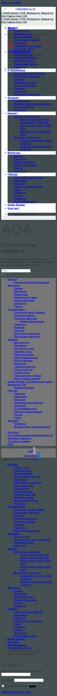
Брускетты (21, 52)
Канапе (13, 27)
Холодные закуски (27, 76)
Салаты (19, 79)
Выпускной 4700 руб (34, 122)
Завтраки (20, 180)
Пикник (19, 88)
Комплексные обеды (28, 177)
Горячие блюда (24, 85)
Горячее (19, 192)
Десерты (20, 42)
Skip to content (11, 2)
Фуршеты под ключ (27, 137)
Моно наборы (23, 36)
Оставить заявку (19, 441)
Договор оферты (19, 438)
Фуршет (13, 97)
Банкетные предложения (31, 282)
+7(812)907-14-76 (19, 648)
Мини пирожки (24, 162)
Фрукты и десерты (27, 94)
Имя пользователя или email (22, 671)
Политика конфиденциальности (30, 435)
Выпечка (14, 152)
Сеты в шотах (23, 55)
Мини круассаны (25, 165)
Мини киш (21, 294)
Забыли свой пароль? (16, 691)
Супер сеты (22, 30)
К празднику (16, 70)
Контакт (13, 208)
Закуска (19, 183)
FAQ (10, 444)
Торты (18, 168)
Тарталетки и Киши (27, 45)
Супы (17, 189)
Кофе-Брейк (16, 204)
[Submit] (2, 274)
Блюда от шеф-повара (29, 73)
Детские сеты (24, 48)
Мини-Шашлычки (26, 64)
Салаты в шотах (25, 58)
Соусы (18, 195)
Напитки (20, 67)
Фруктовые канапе (27, 39)
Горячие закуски (25, 82)
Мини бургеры (24, 61)
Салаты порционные (28, 186)
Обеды (13, 174)
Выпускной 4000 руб (34, 119)
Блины (18, 156)
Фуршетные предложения (32, 104)
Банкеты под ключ (27, 116)
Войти (32, 686)
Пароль (7, 680)
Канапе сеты (23, 33)
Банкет (13, 113)
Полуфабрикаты (25, 201)
